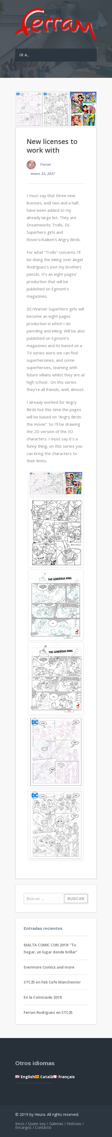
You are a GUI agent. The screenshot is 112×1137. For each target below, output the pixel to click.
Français (66, 1076)
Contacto (43, 1127)
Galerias (56, 1123)
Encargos (23, 1127)
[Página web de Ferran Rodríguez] (56, 39)
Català (46, 1076)
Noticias (74, 1123)
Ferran (45, 164)
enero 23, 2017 (43, 174)
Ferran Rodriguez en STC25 (48, 1012)
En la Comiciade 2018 (42, 997)
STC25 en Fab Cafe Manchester (52, 982)
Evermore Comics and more (49, 967)
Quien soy (37, 1123)
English (27, 1076)
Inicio (19, 1123)
